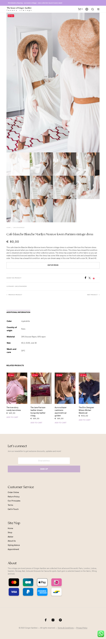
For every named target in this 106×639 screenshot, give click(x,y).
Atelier (10, 536)
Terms (10, 505)
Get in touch (13, 509)
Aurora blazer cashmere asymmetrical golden (61, 411)
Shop (10, 532)
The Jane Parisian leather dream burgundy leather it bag (38, 411)
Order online (13, 492)
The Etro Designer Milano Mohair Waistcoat (86, 410)
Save (12, 16)
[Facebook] (86, 278)
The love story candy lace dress (13, 408)
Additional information (18, 312)
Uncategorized (18, 227)
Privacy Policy (81, 628)
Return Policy (14, 496)
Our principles (14, 501)
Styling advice (14, 545)
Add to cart (12, 417)
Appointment (13, 549)
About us (12, 541)
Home (8, 227)
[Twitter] (90, 278)
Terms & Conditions (66, 628)
